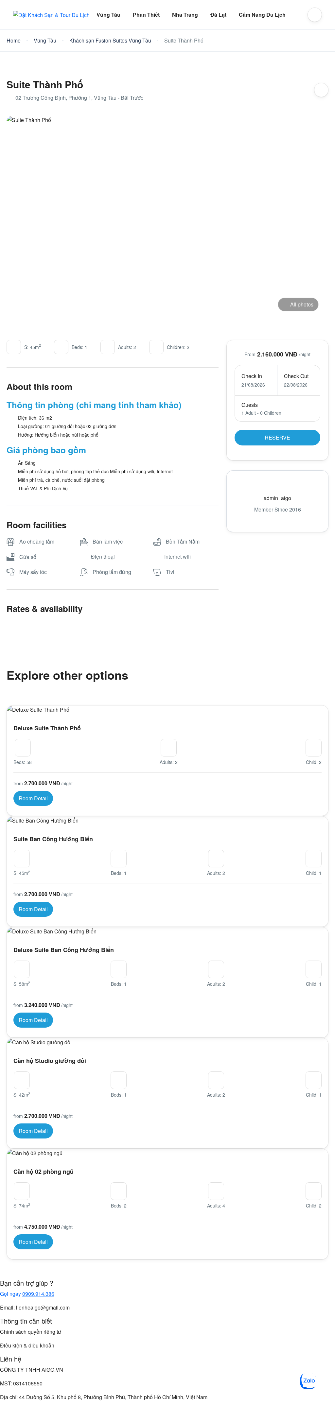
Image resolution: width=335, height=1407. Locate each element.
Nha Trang (185, 14)
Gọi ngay (27, 1293)
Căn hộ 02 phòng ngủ (43, 1171)
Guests (249, 404)
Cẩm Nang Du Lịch (262, 14)
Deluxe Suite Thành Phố (47, 728)
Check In (251, 376)
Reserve (277, 437)
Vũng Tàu (108, 14)
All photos (301, 304)
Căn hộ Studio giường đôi (49, 1060)
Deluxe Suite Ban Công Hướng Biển (63, 950)
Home (14, 40)
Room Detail (33, 798)
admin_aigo (277, 498)
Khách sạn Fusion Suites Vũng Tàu (110, 40)
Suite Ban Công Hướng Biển (53, 839)
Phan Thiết (146, 14)
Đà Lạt (218, 14)
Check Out (296, 376)
